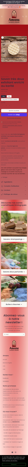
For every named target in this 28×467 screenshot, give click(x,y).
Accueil (5, 359)
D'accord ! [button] (14, 464)
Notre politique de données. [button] (10, 460)
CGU (4, 369)
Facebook (5, 378)
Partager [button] (5, 177)
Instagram (6, 381)
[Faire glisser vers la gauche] (10, 74)
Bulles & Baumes (13, 304)
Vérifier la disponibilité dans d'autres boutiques (12, 126)
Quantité (3, 102)
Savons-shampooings (13, 239)
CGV (4, 366)
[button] (1, 16)
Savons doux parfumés (13, 272)
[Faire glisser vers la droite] (17, 74)
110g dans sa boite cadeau (10, 99)
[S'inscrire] (23, 334)
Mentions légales (7, 363)
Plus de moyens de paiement (14, 118)
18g (9, 96)
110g (4, 96)
